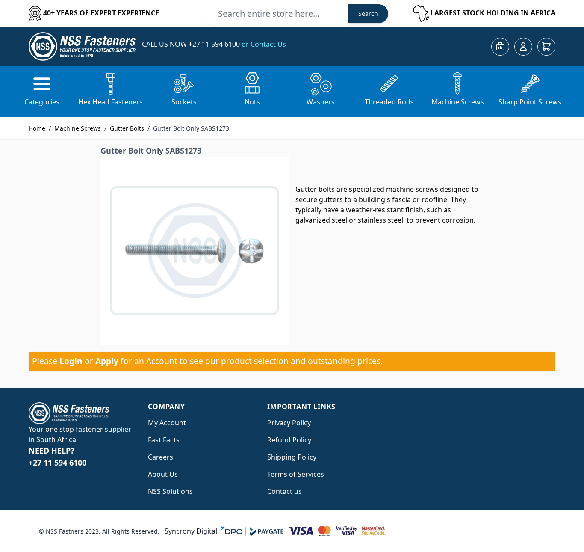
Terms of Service (294, 474)
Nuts (252, 102)
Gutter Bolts (127, 128)
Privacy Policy (289, 422)
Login (71, 361)
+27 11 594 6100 (215, 44)
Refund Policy (289, 440)
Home (37, 128)
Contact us (284, 491)
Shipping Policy (291, 457)
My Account (167, 422)
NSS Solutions (170, 491)
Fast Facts (164, 440)
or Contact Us (264, 44)
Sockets (184, 102)
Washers (321, 102)
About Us (163, 474)
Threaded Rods (389, 102)
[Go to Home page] (82, 46)
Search (368, 13)
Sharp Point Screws (529, 102)
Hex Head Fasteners (110, 102)
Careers (160, 457)
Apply (106, 361)
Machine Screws (457, 102)
